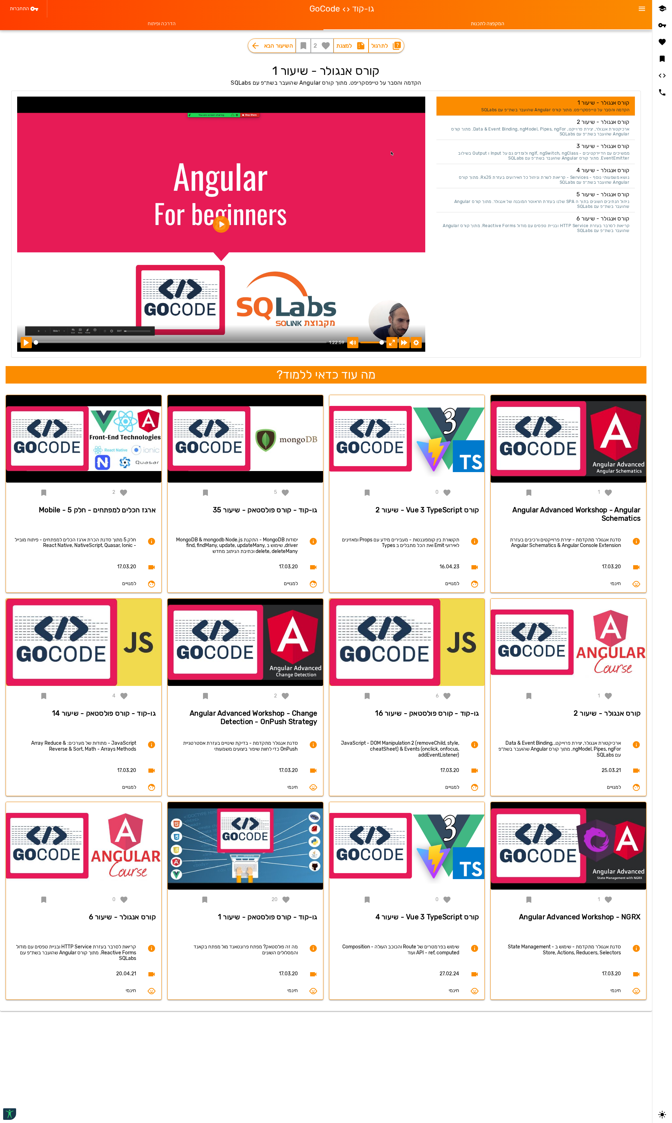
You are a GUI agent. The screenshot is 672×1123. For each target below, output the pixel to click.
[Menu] (642, 9)
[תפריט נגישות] (9, 1114)
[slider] (180, 342)
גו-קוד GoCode (341, 9)
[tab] (487, 23)
